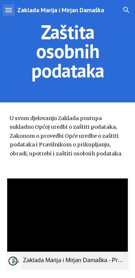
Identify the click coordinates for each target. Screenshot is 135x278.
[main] (68, 51)
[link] (68, 223)
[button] (8, 10)
